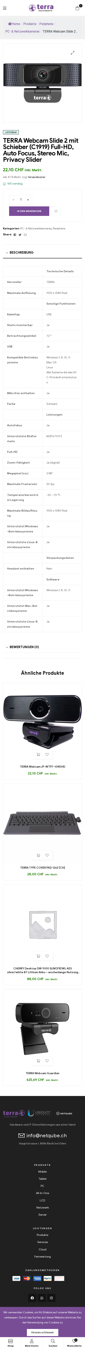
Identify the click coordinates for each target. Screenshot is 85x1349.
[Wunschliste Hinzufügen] (56, 211)
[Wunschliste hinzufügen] (46, 754)
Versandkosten (36, 177)
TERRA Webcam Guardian (42, 1073)
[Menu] (4, 8)
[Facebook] (32, 1298)
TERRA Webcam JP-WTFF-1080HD (42, 766)
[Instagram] (51, 1298)
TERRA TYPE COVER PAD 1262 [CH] (42, 867)
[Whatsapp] (42, 1298)
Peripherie (59, 228)
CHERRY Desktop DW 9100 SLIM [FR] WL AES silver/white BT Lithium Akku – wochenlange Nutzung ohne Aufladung (42, 970)
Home (16, 24)
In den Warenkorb (29, 211)
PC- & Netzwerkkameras (35, 228)
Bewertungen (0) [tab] (24, 647)
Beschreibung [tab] (22, 253)
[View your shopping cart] (77, 7)
